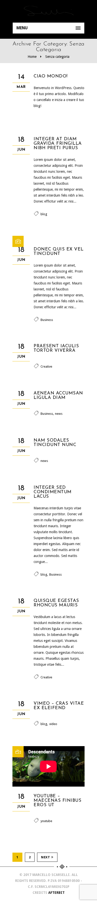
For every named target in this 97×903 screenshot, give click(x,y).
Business (47, 320)
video (53, 724)
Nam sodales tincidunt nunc (55, 442)
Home (32, 57)
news (58, 414)
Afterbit (56, 893)
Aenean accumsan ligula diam (58, 395)
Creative (46, 366)
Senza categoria (57, 57)
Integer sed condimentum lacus (53, 492)
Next (45, 857)
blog (44, 214)
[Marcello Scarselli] (48, 11)
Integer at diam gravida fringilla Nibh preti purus (58, 143)
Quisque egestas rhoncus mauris (56, 603)
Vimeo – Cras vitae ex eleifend (59, 705)
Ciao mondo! (51, 76)
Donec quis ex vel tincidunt (59, 251)
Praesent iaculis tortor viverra (56, 348)
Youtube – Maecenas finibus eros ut (57, 800)
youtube (46, 821)
